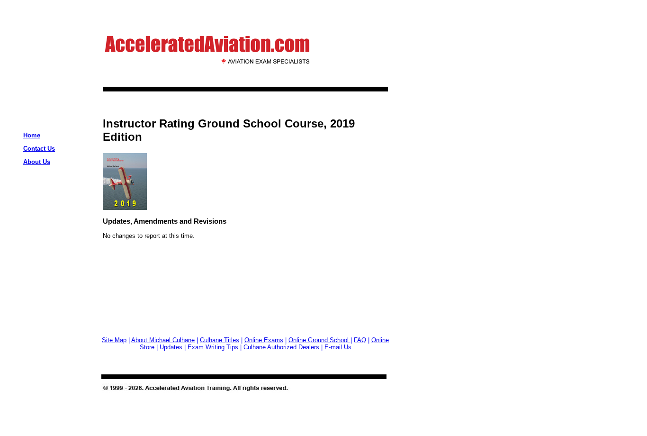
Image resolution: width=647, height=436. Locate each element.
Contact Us (39, 148)
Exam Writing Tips (213, 347)
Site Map (114, 340)
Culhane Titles (219, 340)
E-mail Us (337, 347)
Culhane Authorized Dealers (281, 347)
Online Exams (263, 340)
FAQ (360, 340)
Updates (171, 347)
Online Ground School (319, 340)
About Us (36, 161)
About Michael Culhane (163, 340)
